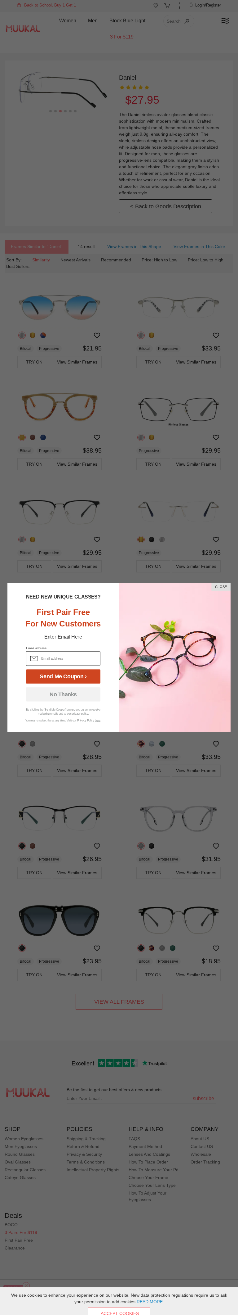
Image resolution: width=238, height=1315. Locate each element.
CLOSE (221, 587)
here (97, 720)
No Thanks (63, 694)
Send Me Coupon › (63, 676)
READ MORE (150, 1301)
